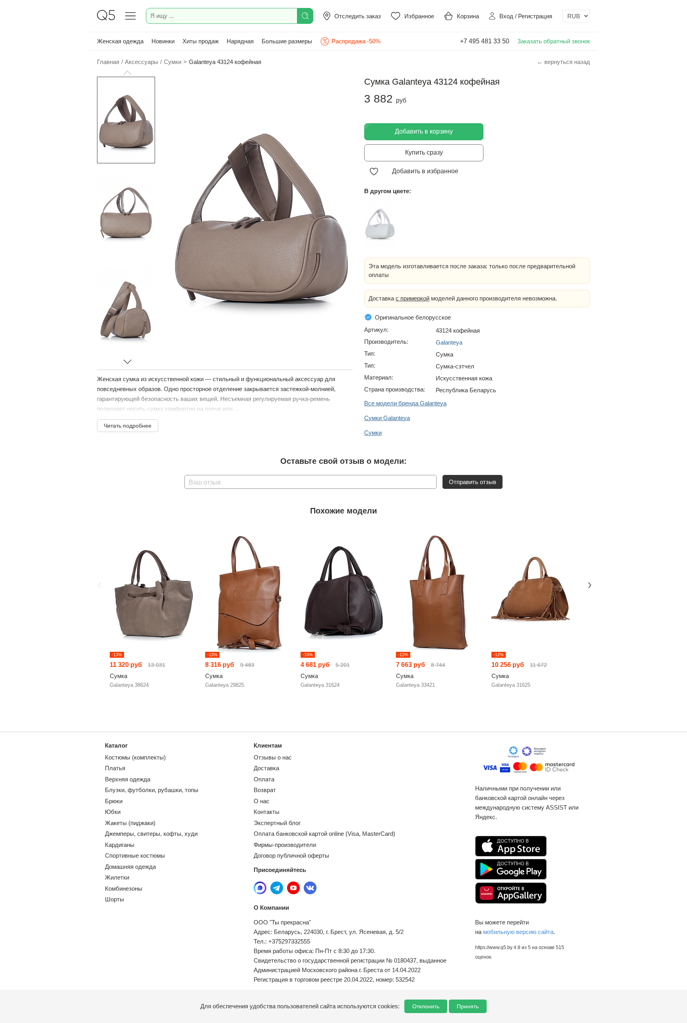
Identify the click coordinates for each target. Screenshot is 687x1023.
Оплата (264, 779)
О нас (262, 801)
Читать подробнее (127, 425)
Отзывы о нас (273, 757)
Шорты (114, 899)
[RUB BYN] (576, 16)
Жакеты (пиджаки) (130, 823)
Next (589, 584)
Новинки (163, 41)
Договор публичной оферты (291, 855)
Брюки (113, 801)
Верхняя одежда (127, 779)
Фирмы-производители (285, 844)
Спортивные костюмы (135, 855)
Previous (98, 584)
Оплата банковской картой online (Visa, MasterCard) (324, 833)
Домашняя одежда (130, 866)
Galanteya (449, 342)
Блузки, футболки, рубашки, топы (151, 790)
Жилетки (117, 877)
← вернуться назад (563, 61)
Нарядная (240, 41)
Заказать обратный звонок (553, 41)
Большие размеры (287, 41)
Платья (115, 768)
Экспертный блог (277, 823)
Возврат (265, 790)
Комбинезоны (123, 888)
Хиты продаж (200, 41)
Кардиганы (119, 844)
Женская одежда (120, 41)
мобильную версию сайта (518, 931)
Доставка (266, 768)
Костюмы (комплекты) (135, 757)
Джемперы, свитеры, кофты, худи (151, 833)
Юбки (112, 811)
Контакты (266, 811)
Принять (468, 1006)
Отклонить (425, 1006)
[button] (127, 73)
